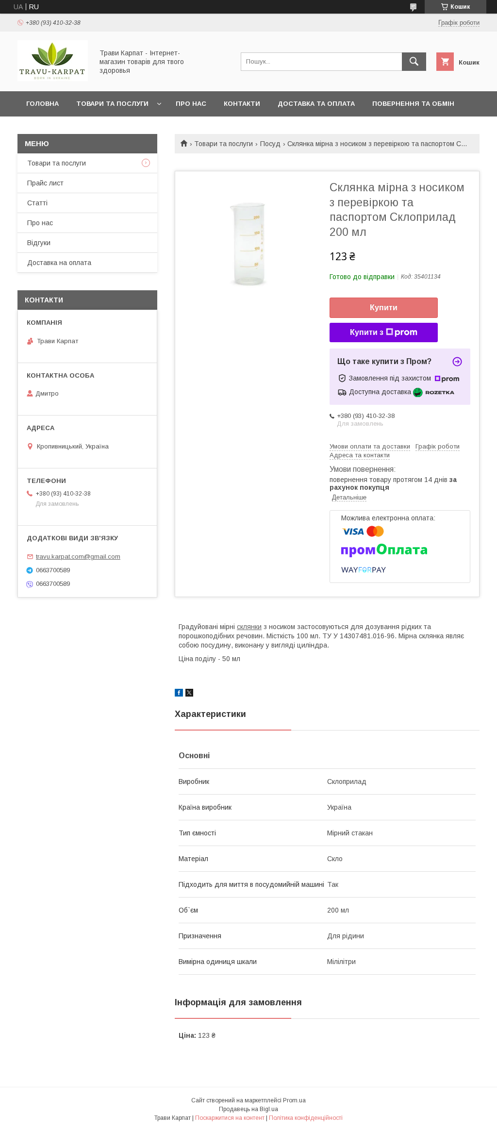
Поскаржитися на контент (230, 1117)
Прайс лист (45, 183)
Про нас (191, 103)
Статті (37, 203)
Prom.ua (294, 1100)
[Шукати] (414, 61)
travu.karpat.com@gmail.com (78, 556)
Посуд (270, 144)
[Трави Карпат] (52, 79)
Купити (384, 307)
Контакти (242, 103)
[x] (189, 694)
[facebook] (179, 694)
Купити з (366, 332)
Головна (42, 103)
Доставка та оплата (316, 103)
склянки (249, 627)
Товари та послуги (112, 103)
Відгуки (38, 243)
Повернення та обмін (413, 103)
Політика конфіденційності (306, 1117)
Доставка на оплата (59, 262)
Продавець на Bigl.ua (248, 1109)
